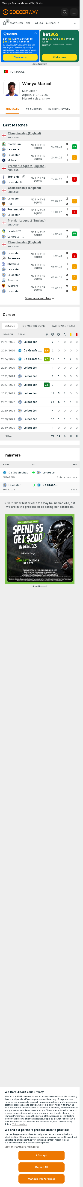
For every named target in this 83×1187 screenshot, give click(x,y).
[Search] (64, 12)
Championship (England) (24, 133)
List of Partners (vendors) (22, 1146)
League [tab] (10, 326)
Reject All (41, 1167)
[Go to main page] (23, 12)
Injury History (59, 109)
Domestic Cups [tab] (33, 326)
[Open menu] (74, 12)
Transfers (34, 109)
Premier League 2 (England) (26, 166)
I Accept (41, 1155)
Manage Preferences (41, 1179)
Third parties (19, 1124)
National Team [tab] (63, 326)
